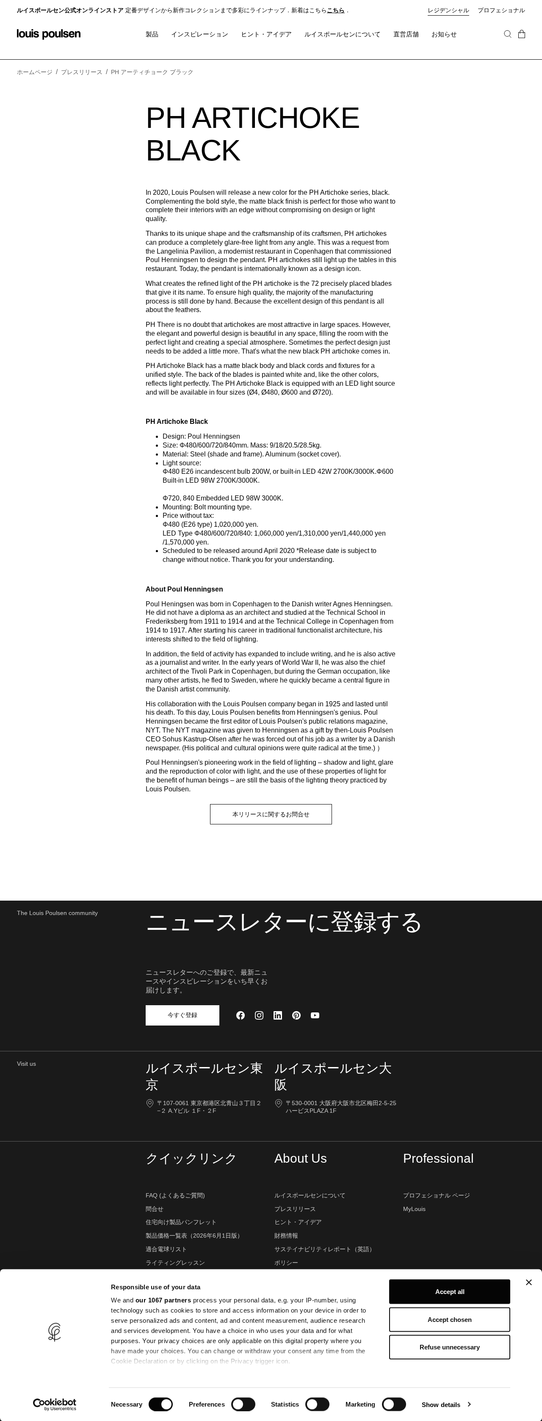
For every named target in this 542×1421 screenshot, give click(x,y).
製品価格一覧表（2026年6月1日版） (194, 1235)
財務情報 (286, 1235)
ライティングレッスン (175, 1262)
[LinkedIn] (278, 1015)
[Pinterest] (296, 1015)
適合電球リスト (166, 1249)
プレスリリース (295, 1208)
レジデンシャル (448, 10)
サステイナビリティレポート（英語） (324, 1249)
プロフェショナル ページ (436, 1195)
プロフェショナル (501, 10)
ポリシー (286, 1262)
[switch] (243, 1404)
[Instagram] (259, 1015)
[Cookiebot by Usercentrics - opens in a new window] (55, 1404)
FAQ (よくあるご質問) (175, 1195)
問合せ (154, 1208)
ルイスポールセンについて (310, 1195)
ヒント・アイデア (298, 1222)
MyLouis (414, 1208)
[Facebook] (240, 1015)
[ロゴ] (48, 34)
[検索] (508, 42)
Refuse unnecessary (450, 1347)
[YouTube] (315, 1015)
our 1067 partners (163, 1300)
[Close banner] (529, 1283)
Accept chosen (450, 1319)
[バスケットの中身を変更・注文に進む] (521, 42)
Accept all (450, 1291)
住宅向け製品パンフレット (181, 1222)
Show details (441, 1404)
